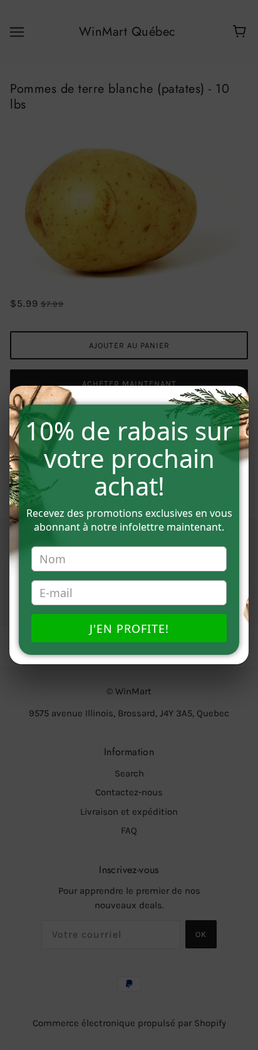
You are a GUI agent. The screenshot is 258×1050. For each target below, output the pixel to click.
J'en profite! (129, 628)
